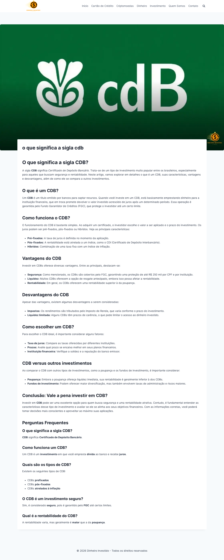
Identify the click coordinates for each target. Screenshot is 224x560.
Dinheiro (142, 5)
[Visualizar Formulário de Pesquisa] (204, 6)
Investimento (158, 5)
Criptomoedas (125, 5)
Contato (193, 5)
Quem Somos (177, 5)
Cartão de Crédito (102, 5)
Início (85, 5)
